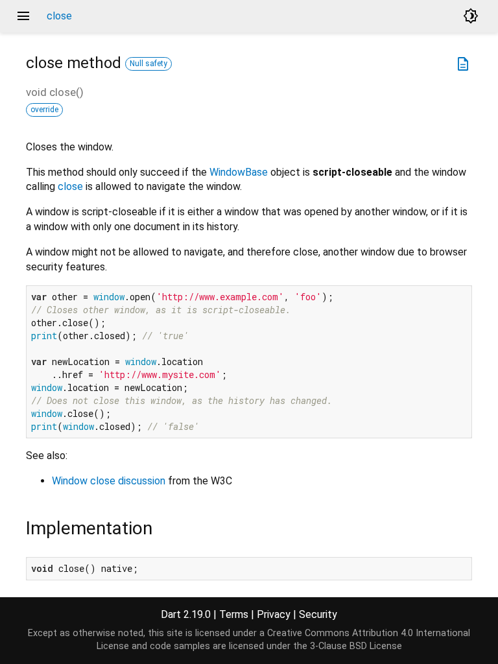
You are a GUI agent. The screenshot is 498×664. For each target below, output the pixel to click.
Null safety (148, 63)
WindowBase (238, 172)
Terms (233, 614)
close (70, 186)
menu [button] (23, 16)
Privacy (273, 614)
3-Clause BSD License (356, 646)
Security (318, 614)
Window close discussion (108, 481)
